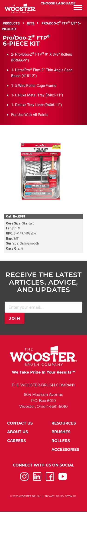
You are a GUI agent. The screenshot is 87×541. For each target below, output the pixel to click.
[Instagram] (24, 479)
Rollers (61, 441)
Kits (31, 23)
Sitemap (70, 496)
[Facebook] (50, 479)
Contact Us (20, 423)
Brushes (61, 432)
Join (15, 318)
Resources (64, 423)
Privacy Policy (54, 496)
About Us (17, 432)
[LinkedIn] (37, 479)
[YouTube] (62, 479)
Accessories (65, 449)
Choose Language (58, 3)
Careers (16, 441)
